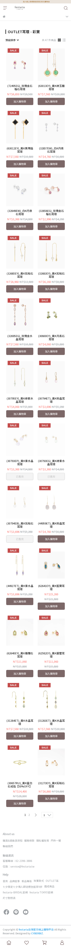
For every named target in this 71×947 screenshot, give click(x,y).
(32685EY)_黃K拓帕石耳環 (20, 275)
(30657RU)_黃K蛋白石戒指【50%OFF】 (19, 784)
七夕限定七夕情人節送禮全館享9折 (22, 887)
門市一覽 (56, 840)
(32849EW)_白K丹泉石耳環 (19, 212)
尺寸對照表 (9, 898)
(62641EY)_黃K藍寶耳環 (51, 587)
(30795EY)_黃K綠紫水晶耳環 (20, 400)
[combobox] (12, 40)
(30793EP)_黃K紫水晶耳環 (19, 462)
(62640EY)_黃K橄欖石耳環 (20, 655)
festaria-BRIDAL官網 (15, 892)
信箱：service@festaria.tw (18, 866)
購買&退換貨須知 (12, 840)
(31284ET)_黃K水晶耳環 (19, 722)
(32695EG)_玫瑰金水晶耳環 (19, 337)
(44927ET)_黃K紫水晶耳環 (19, 587)
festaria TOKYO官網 (41, 892)
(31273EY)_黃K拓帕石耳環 (51, 784)
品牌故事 (15, 881)
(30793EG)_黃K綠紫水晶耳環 (51, 462)
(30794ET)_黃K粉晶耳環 (51, 400)
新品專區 (27, 881)
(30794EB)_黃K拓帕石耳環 (19, 525)
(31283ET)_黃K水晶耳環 (51, 722)
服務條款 (29, 840)
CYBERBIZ (37, 933)
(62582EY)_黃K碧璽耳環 (51, 655)
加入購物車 (19, 101)
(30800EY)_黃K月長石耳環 (51, 337)
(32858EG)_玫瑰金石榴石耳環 (51, 212)
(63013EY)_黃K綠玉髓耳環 (51, 87)
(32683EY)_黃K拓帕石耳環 (51, 275)
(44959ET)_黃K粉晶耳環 (51, 525)
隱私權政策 (42, 840)
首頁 (5, 881)
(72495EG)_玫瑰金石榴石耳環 (19, 87)
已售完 (20, 476)
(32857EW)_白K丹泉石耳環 (51, 150)
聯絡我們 (8, 846)
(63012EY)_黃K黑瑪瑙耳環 (20, 150)
